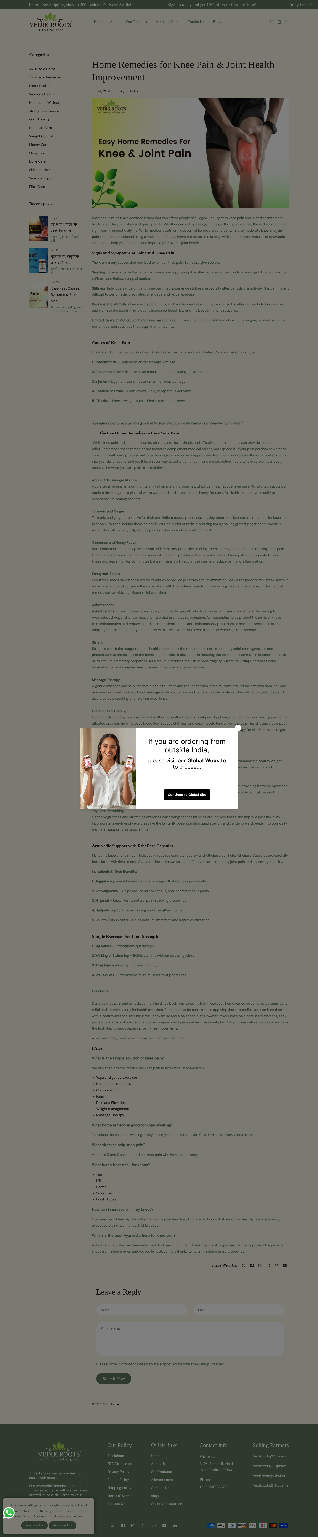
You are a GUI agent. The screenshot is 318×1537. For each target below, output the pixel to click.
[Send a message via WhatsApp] (9, 1513)
